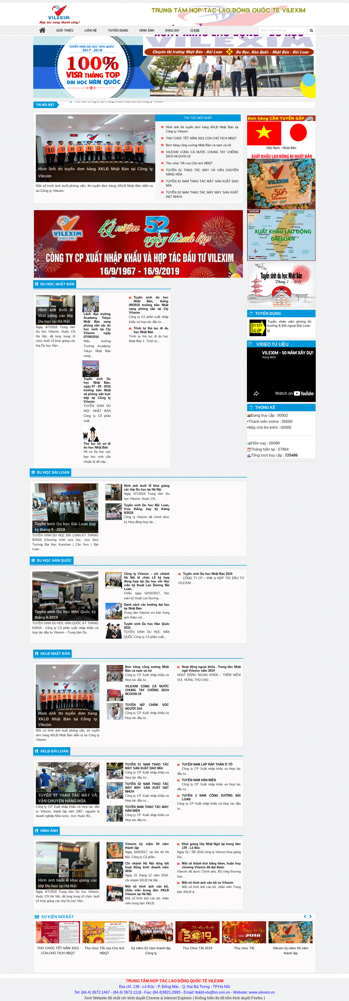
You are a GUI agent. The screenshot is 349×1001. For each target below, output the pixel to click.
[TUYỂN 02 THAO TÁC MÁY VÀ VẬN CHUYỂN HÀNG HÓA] (67, 783)
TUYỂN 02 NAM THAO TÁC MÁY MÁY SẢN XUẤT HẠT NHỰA (147, 787)
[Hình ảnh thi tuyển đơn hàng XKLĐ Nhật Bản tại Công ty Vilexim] (95, 148)
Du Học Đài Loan (53, 472)
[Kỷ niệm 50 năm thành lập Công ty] (281, 184)
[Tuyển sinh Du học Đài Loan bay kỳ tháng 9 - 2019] (65, 508)
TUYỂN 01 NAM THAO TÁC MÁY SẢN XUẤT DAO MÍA (147, 766)
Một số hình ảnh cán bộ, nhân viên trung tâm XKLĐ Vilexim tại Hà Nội (147, 890)
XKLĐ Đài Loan (54, 751)
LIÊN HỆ (91, 30)
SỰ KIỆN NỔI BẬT (57, 917)
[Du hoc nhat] (281, 284)
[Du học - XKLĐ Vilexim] (57, 14)
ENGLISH (172, 30)
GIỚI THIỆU (65, 30)
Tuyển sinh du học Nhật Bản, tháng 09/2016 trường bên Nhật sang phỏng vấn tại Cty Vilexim (148, 305)
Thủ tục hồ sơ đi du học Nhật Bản (97, 445)
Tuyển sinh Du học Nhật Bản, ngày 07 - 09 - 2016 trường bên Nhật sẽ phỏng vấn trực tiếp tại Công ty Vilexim (97, 390)
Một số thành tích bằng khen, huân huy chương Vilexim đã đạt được (211, 865)
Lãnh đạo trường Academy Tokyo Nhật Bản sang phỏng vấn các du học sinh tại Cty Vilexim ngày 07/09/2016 (97, 325)
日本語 (195, 30)
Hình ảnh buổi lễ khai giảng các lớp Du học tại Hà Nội (147, 487)
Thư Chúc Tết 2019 (197, 948)
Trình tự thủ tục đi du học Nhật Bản (151, 330)
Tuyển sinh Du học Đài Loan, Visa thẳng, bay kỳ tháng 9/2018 (147, 509)
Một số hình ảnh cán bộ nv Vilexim (207, 882)
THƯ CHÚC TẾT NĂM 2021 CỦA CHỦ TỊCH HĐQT (110, 105)
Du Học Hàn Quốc (54, 560)
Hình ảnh (49, 831)
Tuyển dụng (268, 314)
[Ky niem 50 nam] (138, 243)
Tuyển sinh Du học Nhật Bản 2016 (207, 574)
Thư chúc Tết (244, 948)
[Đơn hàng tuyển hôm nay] (281, 118)
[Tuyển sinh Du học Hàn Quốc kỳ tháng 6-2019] (65, 596)
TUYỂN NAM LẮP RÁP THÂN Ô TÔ (207, 764)
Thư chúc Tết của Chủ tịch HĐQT (189, 163)
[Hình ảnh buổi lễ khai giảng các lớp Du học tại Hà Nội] (67, 865)
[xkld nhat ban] (281, 139)
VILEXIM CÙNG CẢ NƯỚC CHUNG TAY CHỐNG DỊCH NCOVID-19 (147, 690)
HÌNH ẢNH (147, 30)
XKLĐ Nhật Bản (55, 654)
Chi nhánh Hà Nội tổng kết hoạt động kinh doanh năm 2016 (147, 867)
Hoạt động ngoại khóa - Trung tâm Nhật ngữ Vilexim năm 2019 (211, 668)
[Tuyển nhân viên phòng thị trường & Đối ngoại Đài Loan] (258, 328)
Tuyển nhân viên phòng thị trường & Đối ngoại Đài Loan (289, 323)
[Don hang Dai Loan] (281, 235)
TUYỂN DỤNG (118, 30)
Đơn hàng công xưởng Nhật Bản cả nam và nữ (198, 145)
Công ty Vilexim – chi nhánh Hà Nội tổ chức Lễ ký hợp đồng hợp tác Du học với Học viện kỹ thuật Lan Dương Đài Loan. (147, 581)
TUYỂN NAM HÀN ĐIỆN (199, 780)
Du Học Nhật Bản (57, 284)
